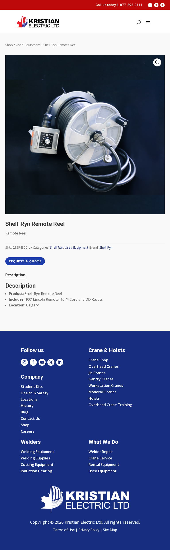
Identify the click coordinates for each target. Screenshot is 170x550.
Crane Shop (98, 360)
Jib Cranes (97, 372)
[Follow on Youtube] (42, 362)
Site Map (109, 529)
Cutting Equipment (37, 464)
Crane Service (100, 458)
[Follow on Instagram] (156, 5)
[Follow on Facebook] (150, 5)
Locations (29, 399)
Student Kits (32, 386)
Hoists (94, 398)
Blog (24, 412)
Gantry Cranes (101, 379)
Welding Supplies (35, 458)
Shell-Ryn (56, 247)
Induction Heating (36, 471)
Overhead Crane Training (110, 404)
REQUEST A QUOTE (25, 261)
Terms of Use (64, 529)
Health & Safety (34, 393)
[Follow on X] (50, 362)
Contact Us (30, 418)
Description (15, 274)
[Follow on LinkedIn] (162, 5)
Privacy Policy (89, 529)
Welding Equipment (37, 451)
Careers (27, 431)
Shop (9, 45)
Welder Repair (101, 451)
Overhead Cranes (104, 366)
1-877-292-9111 (130, 5)
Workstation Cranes (106, 385)
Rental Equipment (104, 464)
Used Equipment (28, 45)
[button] (157, 62)
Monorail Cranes (102, 391)
